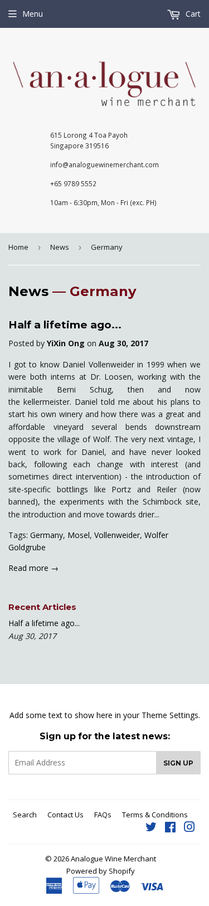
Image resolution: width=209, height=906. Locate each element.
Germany (46, 535)
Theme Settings (170, 715)
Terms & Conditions (155, 815)
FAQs (102, 815)
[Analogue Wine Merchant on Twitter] (151, 828)
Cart (192, 13)
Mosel (78, 535)
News (59, 247)
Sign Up (178, 763)
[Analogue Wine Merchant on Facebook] (170, 828)
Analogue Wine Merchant (113, 859)
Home (18, 247)
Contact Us (65, 815)
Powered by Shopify (100, 871)
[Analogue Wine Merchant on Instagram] (189, 828)
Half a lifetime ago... (64, 324)
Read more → (33, 568)
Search (25, 815)
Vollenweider (117, 535)
